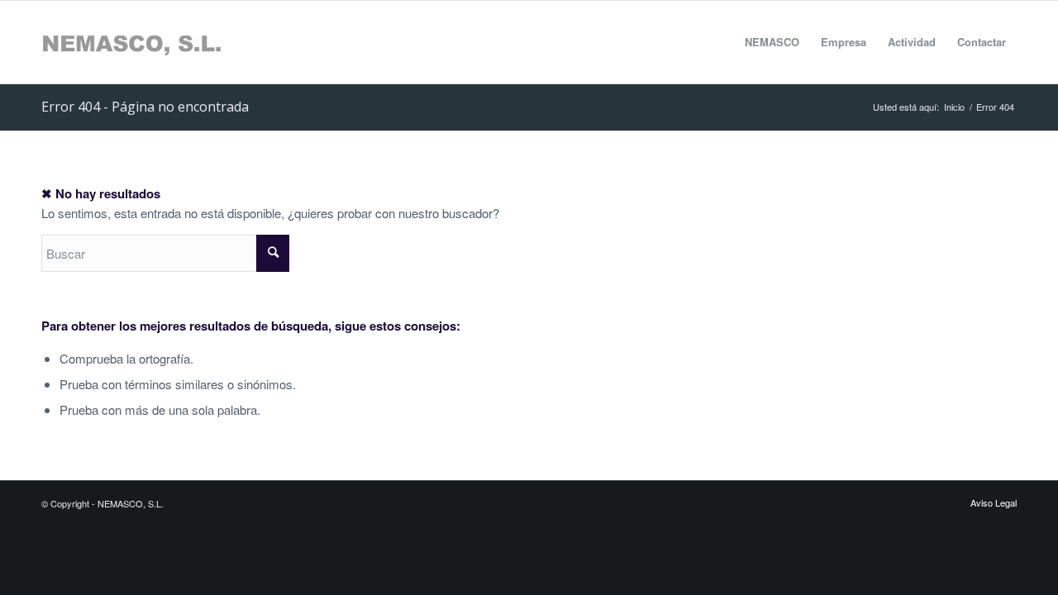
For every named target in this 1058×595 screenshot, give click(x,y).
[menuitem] (772, 42)
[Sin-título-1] (131, 42)
